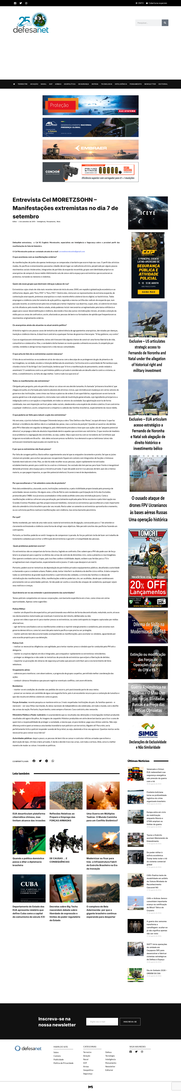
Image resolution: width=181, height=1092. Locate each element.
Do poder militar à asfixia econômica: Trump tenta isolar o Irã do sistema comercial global (157, 858)
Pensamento (136, 84)
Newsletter (150, 84)
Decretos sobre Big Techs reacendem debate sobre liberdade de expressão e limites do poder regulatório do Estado (65, 913)
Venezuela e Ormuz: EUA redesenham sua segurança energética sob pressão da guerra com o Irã (157, 775)
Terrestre (23, 84)
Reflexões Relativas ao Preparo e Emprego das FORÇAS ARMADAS (62, 817)
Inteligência (121, 84)
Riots (58, 222)
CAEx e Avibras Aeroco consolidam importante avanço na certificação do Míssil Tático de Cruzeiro (157, 904)
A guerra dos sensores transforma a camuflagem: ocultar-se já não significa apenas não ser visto (157, 927)
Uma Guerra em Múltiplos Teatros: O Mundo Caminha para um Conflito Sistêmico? (102, 817)
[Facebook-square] (15, 3)
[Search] (165, 22)
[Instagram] (26, 3)
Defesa (95, 84)
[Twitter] (20, 3)
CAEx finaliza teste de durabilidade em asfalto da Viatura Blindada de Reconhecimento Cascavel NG (157, 881)
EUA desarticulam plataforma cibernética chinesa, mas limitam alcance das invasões (29, 817)
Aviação (34, 84)
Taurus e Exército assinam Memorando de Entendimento (157, 838)
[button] (34, 761)
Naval (44, 84)
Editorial (163, 84)
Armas (58, 84)
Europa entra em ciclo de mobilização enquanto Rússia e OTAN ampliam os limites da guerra (156, 818)
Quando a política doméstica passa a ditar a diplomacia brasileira (28, 862)
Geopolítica (70, 84)
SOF (50, 84)
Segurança (83, 84)
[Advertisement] (90, 53)
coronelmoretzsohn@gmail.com (72, 251)
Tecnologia (106, 84)
